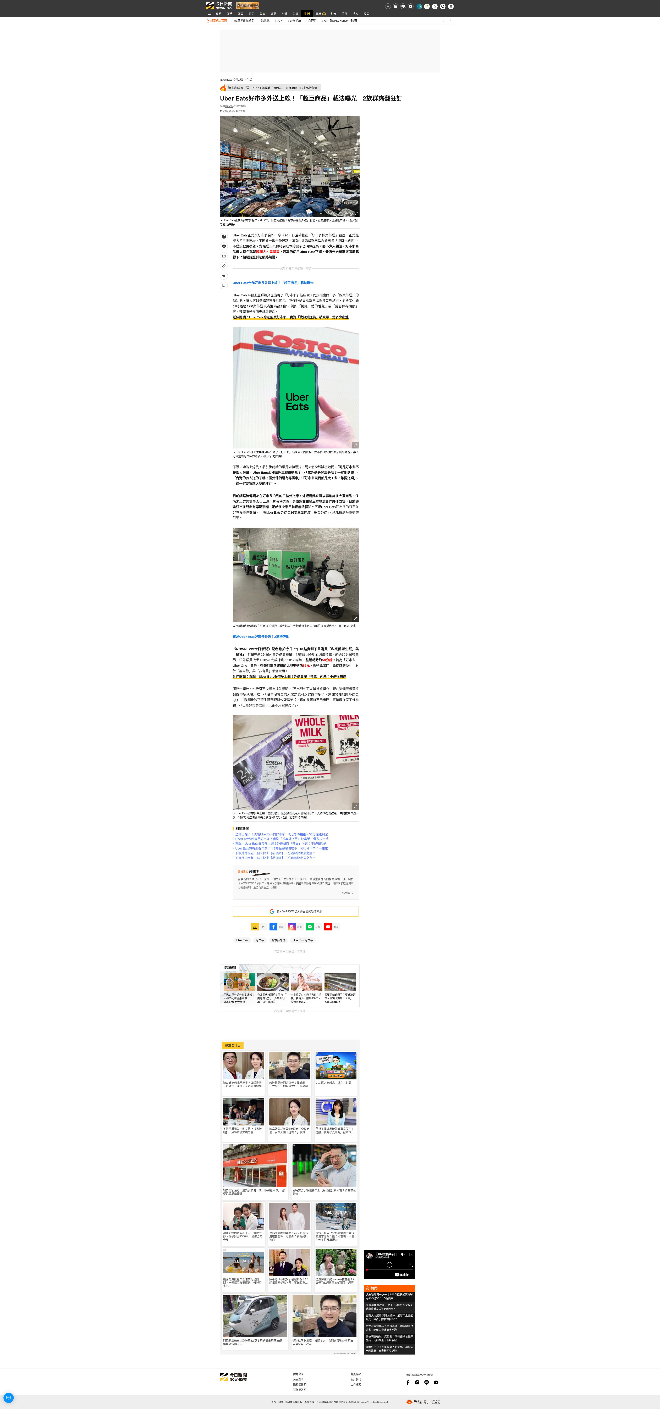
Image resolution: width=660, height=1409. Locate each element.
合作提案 (356, 1384)
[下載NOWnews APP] (435, 6)
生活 (307, 14)
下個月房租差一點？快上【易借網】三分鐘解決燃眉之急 (242, 1130)
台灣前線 (295, 21)
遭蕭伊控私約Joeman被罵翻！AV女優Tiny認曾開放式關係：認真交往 (336, 1281)
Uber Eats (242, 940)
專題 (251, 14)
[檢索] (443, 6)
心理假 (312, 21)
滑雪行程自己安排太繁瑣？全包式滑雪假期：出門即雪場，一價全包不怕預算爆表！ (335, 1236)
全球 (284, 14)
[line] (403, 6)
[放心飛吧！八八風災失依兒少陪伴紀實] (247, 5)
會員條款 (356, 1374)
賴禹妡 (229, 105)
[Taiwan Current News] (419, 6)
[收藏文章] (224, 285)
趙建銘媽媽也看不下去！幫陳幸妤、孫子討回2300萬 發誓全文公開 (242, 1236)
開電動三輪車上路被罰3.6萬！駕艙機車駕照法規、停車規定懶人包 (254, 1342)
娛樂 (262, 14)
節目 (344, 14)
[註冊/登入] (451, 6)
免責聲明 (298, 1379)
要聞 (240, 14)
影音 (333, 14)
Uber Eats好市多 (303, 940)
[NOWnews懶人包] (427, 6)
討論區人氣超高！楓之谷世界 (333, 1082)
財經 (295, 14)
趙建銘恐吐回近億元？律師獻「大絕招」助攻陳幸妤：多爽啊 (288, 1084)
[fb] (388, 6)
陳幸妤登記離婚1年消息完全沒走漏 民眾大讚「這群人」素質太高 (289, 1130)
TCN (280, 21)
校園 (366, 14)
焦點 (218, 14)
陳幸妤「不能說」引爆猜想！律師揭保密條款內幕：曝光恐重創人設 (288, 1281)
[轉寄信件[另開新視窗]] (224, 256)
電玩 (318, 14)
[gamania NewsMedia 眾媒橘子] (423, 1402)
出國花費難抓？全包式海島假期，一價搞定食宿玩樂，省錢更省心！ (242, 1282)
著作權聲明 (299, 1389)
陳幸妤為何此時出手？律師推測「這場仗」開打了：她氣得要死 (242, 1084)
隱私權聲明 (299, 1384)
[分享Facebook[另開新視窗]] (224, 236)
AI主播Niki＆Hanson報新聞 (341, 21)
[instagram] (395, 6)
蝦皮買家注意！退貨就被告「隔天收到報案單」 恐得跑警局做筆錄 (254, 1192)
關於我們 (356, 1379)
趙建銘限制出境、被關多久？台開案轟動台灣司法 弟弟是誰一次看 (324, 1342)
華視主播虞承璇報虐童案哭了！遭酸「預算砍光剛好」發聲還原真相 (335, 1130)
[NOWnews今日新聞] (219, 5)
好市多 (260, 940)
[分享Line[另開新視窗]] (224, 246)
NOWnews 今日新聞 (231, 79)
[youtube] (411, 6)
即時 (229, 14)
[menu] (209, 13)
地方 (355, 14)
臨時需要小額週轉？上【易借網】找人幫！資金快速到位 (324, 1192)
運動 (273, 14)
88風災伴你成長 (244, 21)
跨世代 (265, 21)
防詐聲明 (298, 1374)
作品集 (346, 892)
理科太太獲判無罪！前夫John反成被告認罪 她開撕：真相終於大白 (288, 1236)
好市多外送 (278, 940)
